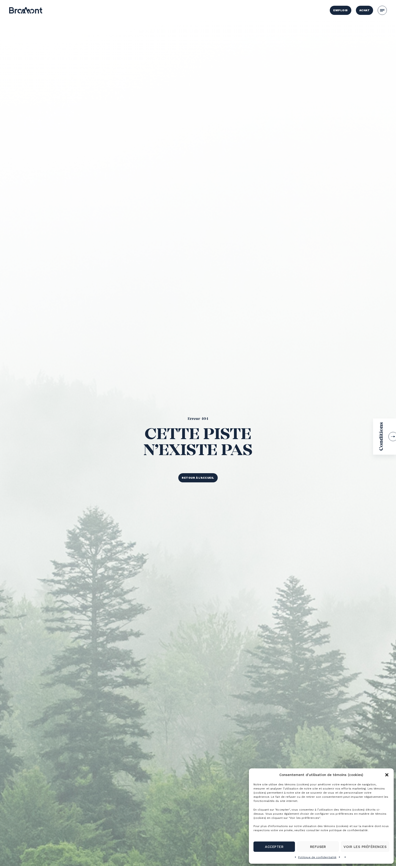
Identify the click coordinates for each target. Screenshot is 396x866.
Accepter (274, 847)
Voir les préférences (365, 847)
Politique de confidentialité (317, 857)
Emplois (340, 10)
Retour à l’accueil (198, 477)
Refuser (318, 847)
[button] (387, 775)
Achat (364, 10)
